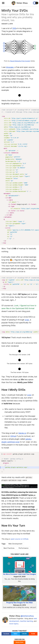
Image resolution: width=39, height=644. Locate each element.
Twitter (15, 633)
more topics (13, 624)
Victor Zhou (22, 3)
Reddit (33, 633)
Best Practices (9, 548)
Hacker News (19, 642)
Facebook (6, 633)
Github (13, 436)
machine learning (26, 621)
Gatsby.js (22, 433)
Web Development (15, 544)
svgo (27, 320)
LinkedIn (24, 633)
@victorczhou (27, 616)
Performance (23, 548)
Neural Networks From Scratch (20, 61)
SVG (14, 28)
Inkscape (10, 67)
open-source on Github (19, 539)
